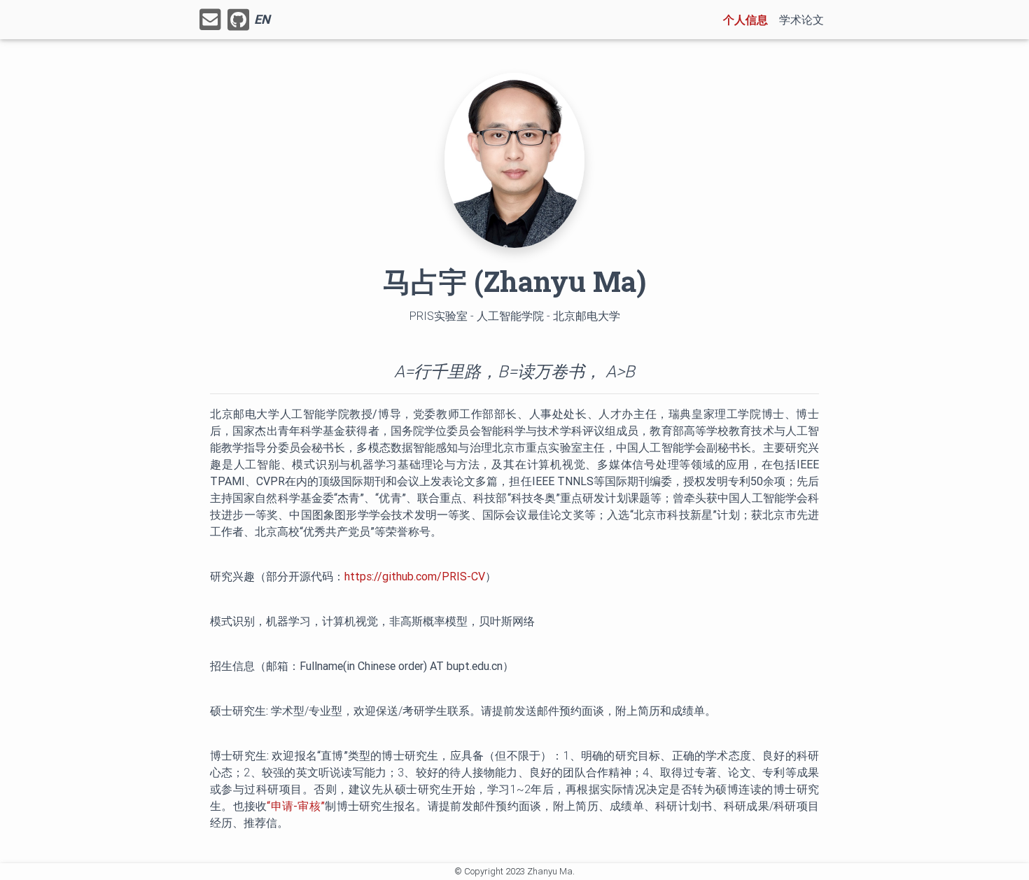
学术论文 (801, 20)
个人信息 (748, 19)
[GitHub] (238, 20)
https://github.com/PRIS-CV (414, 576)
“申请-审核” (296, 806)
